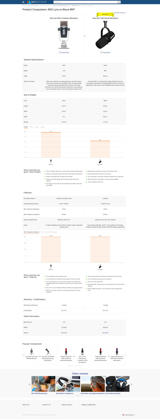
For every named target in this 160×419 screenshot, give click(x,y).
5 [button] (79, 366)
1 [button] (69, 366)
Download (64, 333)
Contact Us (46, 405)
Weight (42, 127)
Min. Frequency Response (31, 232)
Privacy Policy (67, 405)
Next (125, 355)
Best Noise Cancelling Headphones (93, 393)
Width (31, 127)
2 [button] (72, 366)
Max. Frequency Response (49, 232)
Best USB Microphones (39, 393)
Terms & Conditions (88, 405)
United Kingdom (129, 415)
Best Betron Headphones (64, 393)
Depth (36, 127)
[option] (39, 355)
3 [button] (74, 366)
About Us (25, 405)
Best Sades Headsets (113, 393)
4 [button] (77, 366)
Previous (23, 355)
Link (64, 322)
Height (26, 127)
